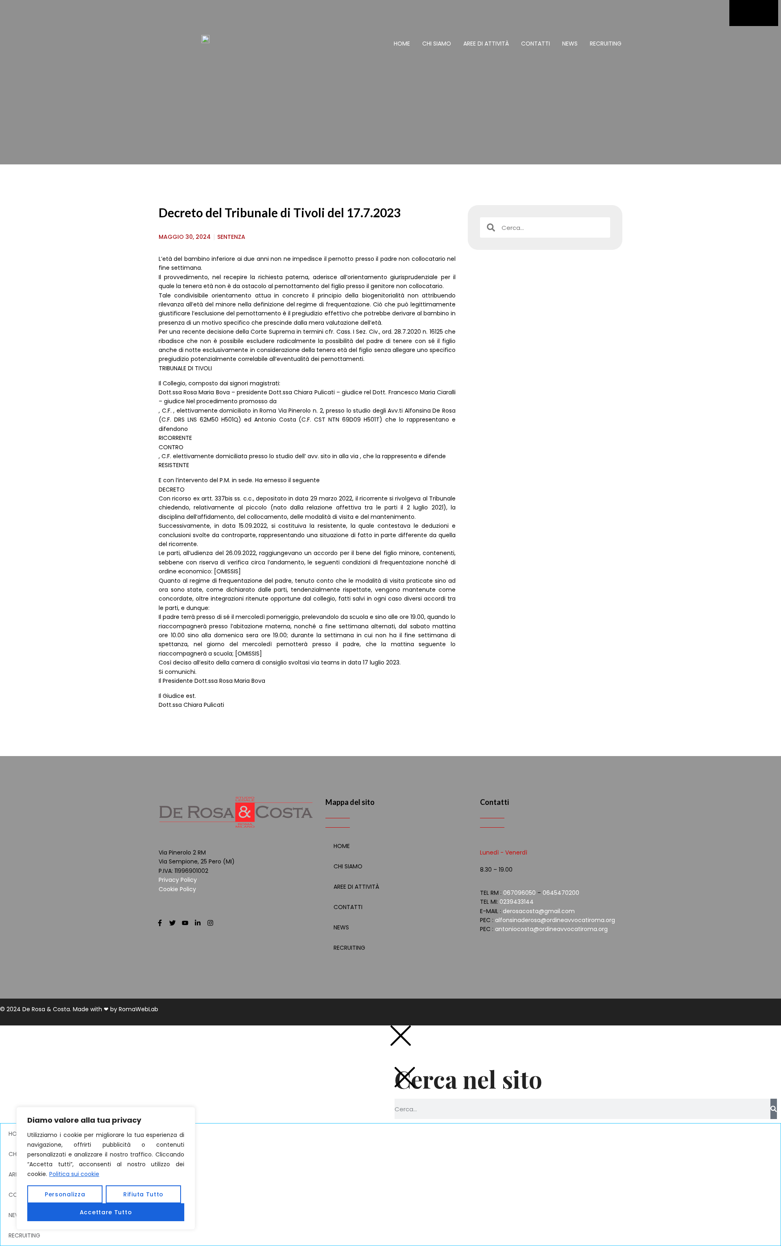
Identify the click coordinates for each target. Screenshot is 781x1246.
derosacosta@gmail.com (539, 911)
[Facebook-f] (160, 923)
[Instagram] (210, 923)
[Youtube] (185, 923)
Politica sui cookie (74, 1174)
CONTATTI (535, 43)
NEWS (570, 43)
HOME (402, 43)
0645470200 (561, 893)
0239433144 (517, 902)
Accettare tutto (106, 1212)
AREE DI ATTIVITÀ (486, 43)
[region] (105, 1168)
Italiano (586, 1035)
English (586, 1053)
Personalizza (65, 1194)
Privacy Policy (178, 880)
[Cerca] (773, 1109)
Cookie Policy (177, 889)
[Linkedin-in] (197, 923)
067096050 (519, 893)
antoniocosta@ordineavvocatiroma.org (551, 929)
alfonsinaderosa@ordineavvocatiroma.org (555, 920)
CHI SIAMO (436, 43)
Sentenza (231, 237)
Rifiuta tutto (143, 1194)
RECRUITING (606, 43)
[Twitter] (172, 923)
